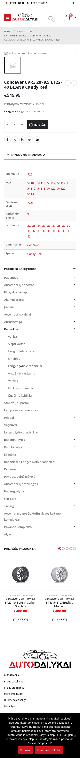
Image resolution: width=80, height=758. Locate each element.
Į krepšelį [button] (22, 619)
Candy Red (34, 254)
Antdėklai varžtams (21, 373)
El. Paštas (37, 139)
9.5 (29, 214)
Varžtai (13, 336)
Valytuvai (10, 425)
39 (68, 231)
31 (29, 231)
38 (63, 231)
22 (29, 225)
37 (59, 231)
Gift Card (10, 499)
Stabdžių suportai (16, 403)
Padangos (11, 277)
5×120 (51, 188)
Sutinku (25, 750)
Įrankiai (9, 307)
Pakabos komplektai (18, 527)
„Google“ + (29, 139)
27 (54, 225)
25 (44, 225)
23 (33, 225)
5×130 (31, 194)
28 (59, 225)
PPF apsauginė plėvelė (19, 476)
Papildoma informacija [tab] (28, 154)
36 (54, 231)
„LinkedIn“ (22, 139)
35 (48, 231)
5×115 (31, 188)
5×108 (31, 183)
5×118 (41, 188)
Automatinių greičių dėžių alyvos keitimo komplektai (32, 516)
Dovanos (10, 469)
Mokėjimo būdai (13, 693)
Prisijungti (17, 3)
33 (39, 231)
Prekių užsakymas (14, 681)
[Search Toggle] (51, 18)
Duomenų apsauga (15, 699)
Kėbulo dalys (13, 447)
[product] (20, 574)
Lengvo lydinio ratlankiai (30, 111)
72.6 (30, 203)
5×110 (41, 183)
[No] (75, 736)
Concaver (33, 245)
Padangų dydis (14, 491)
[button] (60, 548)
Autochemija (13, 322)
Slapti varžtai (17, 344)
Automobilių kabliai (17, 314)
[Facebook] (73, 2)
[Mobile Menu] (7, 17)
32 (33, 231)
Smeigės (14, 358)
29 (63, 225)
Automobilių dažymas (19, 285)
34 (44, 231)
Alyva (8, 534)
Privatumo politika (48, 750)
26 (48, 225)
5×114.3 (62, 183)
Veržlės (13, 381)
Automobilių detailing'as (21, 484)
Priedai (9, 417)
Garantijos (10, 706)
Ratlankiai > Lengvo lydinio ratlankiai (29, 462)
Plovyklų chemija (15, 292)
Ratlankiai (11, 329)
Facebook (7, 139)
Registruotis (39, 3)
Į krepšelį (40, 125)
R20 (29, 174)
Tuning (9, 506)
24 (39, 225)
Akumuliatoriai (14, 300)
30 (68, 225)
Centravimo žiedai (20, 388)
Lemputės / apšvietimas (21, 410)
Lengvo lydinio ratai (21, 351)
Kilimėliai (10, 454)
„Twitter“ (14, 139)
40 (29, 236)
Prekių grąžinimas (14, 687)
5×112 (51, 183)
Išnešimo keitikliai (20, 395)
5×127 (61, 188)
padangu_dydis (14, 440)
